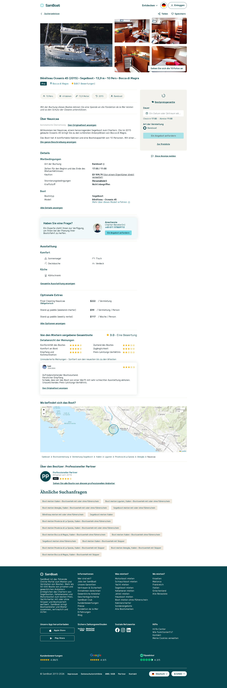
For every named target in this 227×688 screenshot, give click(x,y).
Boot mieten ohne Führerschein (131, 599)
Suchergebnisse (52, 13)
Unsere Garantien (87, 584)
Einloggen (179, 5)
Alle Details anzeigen (51, 207)
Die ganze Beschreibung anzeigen (58, 141)
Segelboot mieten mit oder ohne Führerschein (134, 507)
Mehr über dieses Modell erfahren (110, 202)
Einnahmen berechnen (89, 590)
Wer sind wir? (84, 578)
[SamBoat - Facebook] (117, 630)
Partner (122, 674)
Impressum (73, 674)
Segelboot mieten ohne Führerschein (59, 541)
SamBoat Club (85, 599)
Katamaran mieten (124, 590)
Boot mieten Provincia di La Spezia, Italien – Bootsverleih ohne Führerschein (76, 521)
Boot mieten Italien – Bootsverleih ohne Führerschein (136, 534)
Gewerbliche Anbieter (89, 593)
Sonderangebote (123, 606)
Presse (81, 606)
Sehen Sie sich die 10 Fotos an (167, 68)
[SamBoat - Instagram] (123, 630)
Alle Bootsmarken (124, 609)
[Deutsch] (164, 5)
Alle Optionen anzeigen (52, 323)
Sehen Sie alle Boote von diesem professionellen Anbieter (84, 483)
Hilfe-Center (159, 629)
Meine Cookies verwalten (165, 638)
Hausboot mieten (124, 596)
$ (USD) (178, 673)
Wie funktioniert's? (163, 632)
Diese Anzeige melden (165, 156)
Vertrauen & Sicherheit (90, 587)
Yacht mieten (122, 584)
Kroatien (157, 578)
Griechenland (159, 590)
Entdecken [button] (148, 5)
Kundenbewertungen (88, 603)
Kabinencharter (123, 603)
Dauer (146, 108)
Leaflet (183, 451)
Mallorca (157, 581)
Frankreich (158, 584)
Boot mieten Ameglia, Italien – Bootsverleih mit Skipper (136, 547)
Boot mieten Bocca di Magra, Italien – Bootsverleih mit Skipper (70, 554)
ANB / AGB (110, 674)
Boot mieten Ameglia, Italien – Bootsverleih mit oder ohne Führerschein (74, 507)
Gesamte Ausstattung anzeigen (57, 283)
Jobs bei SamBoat (87, 581)
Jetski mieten (122, 593)
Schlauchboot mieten (126, 581)
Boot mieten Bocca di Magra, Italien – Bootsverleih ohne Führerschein (73, 534)
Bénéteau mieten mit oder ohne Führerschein (62, 514)
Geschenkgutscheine (88, 596)
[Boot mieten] (50, 5)
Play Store (59, 638)
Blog (80, 615)
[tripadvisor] (147, 655)
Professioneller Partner (65, 472)
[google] (95, 655)
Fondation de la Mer (88, 609)
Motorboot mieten (124, 578)
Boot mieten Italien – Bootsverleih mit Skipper (103, 541)
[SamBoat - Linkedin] (128, 630)
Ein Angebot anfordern (118, 232)
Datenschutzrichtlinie (91, 674)
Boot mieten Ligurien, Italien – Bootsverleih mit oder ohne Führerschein (137, 501)
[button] (44, 410)
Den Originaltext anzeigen (82, 125)
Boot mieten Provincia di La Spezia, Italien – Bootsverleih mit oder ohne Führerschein (80, 528)
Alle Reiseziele (160, 593)
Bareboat (152, 128)
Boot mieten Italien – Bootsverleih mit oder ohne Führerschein (70, 501)
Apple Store (59, 630)
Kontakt (157, 635)
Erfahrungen (84, 612)
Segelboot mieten (124, 587)
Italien (156, 587)
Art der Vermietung (153, 124)
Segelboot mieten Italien (101, 514)
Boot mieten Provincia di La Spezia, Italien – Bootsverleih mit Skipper (73, 547)
